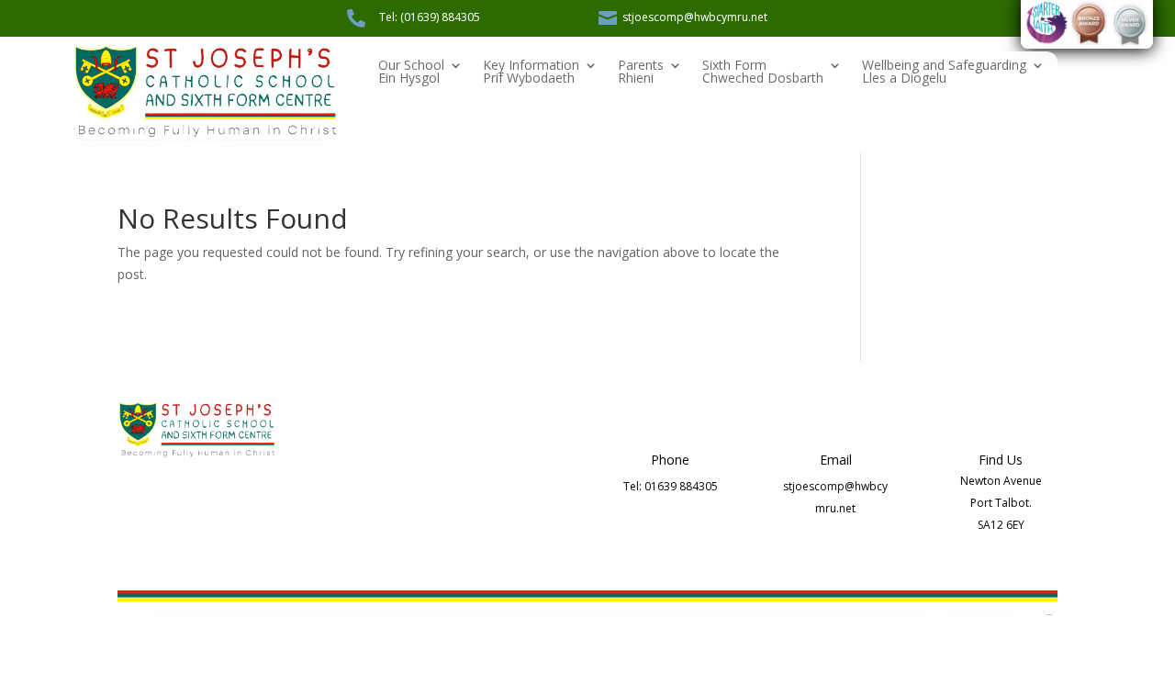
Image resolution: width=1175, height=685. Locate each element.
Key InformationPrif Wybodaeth (531, 72)
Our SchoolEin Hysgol (411, 72)
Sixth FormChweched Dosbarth (762, 72)
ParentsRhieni (641, 72)
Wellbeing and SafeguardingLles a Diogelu (944, 72)
